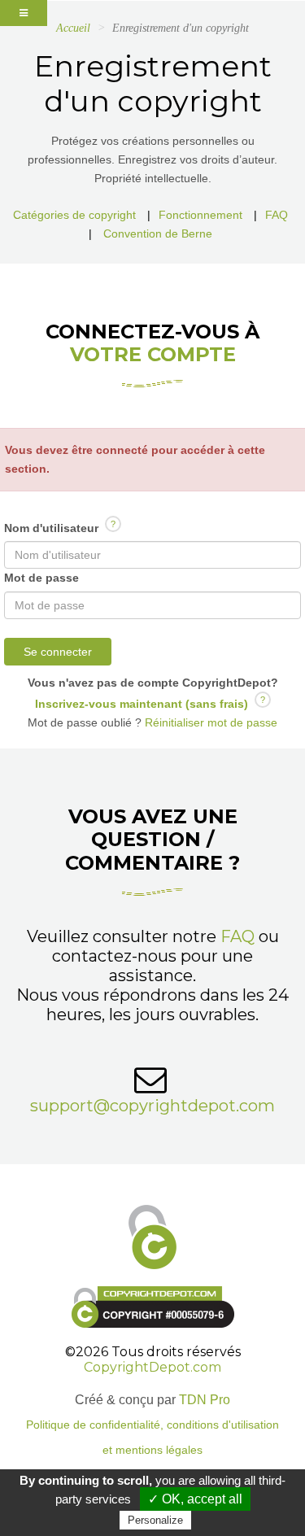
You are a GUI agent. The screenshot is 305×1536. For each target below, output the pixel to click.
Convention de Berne (157, 233)
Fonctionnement (200, 214)
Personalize (155, 1520)
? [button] (113, 524)
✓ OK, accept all (195, 1499)
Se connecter (58, 651)
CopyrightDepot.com (152, 1367)
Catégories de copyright (74, 214)
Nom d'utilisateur (59, 527)
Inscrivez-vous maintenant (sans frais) (141, 703)
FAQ (276, 214)
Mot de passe (41, 577)
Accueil (73, 28)
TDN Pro (204, 1400)
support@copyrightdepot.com (152, 1105)
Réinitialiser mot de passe (209, 722)
